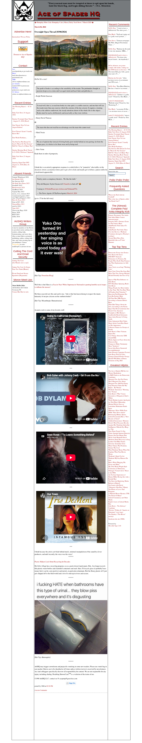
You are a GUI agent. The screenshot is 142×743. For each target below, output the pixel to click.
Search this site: (113, 171)
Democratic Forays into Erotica (118, 252)
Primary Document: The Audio (118, 215)
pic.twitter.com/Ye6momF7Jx (66, 189)
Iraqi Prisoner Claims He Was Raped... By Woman (117, 386)
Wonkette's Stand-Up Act (116, 456)
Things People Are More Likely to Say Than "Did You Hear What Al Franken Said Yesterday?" (119, 290)
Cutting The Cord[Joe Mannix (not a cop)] (20, 261)
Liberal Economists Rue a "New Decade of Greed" (118, 418)
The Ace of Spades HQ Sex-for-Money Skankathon (118, 372)
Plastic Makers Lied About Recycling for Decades (52, 561)
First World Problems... (19, 138)
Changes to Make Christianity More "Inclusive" (117, 345)
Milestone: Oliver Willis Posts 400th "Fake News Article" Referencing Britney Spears (117, 412)
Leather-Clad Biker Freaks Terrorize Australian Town (116, 442)
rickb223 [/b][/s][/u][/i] (115, 101)
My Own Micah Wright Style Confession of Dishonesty (117, 467)
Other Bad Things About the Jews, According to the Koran (117, 305)
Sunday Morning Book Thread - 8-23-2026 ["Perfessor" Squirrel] (22, 151)
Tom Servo (112, 40)
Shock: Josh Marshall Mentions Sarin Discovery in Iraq (119, 438)
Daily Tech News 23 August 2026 (119, 159)
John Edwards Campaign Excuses (119, 352)
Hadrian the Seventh (114, 78)
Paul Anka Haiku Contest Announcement (116, 218)
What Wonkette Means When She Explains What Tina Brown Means (119, 452)
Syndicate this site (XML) (116, 519)
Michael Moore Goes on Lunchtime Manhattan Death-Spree (117, 406)
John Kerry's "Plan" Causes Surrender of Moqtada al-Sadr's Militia (118, 396)
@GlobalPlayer (50, 189)
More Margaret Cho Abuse (117, 381)
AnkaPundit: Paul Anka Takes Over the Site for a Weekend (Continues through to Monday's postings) (118, 233)
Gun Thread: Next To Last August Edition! (20, 126)
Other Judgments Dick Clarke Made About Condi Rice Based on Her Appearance (118, 323)
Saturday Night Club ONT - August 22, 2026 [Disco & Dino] (21, 164)
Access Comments (41, 690)
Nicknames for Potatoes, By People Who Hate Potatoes (119, 260)
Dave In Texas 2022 (18, 200)
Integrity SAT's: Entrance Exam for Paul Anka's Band (118, 222)
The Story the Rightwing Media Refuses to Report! (118, 482)
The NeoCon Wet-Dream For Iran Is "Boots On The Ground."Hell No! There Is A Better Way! (22, 144)
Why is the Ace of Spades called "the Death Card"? (118, 200)
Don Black (111, 34)
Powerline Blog (47, 275)
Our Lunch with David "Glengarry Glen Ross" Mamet (118, 486)
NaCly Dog (112, 28)
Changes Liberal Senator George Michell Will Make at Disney (118, 357)
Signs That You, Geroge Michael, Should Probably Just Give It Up (119, 274)
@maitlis (66, 184)
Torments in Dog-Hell (115, 360)
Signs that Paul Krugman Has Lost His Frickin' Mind (117, 295)
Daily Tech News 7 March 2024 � (81, 22)
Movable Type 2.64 (114, 526)
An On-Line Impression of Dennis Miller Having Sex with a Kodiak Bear (118, 477)
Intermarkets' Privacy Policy (21, 37)
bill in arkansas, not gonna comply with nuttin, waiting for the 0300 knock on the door (118, 67)
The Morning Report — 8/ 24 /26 (119, 130)
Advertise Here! (22, 31)
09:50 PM (49, 686)
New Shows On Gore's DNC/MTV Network (115, 256)
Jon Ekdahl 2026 (17, 179)
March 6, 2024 (72, 193)
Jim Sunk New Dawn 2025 (21, 183)
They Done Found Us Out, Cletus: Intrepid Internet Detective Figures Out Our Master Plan (119, 433)
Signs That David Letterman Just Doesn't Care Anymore (118, 310)
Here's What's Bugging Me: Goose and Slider (117, 463)
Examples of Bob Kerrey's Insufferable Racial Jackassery (117, 314)
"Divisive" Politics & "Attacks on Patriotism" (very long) (118, 511)
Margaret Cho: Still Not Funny (118, 383)
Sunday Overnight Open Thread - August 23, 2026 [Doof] (22, 120)
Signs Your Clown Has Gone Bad (119, 271)
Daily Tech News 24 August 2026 (119, 132)
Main (66, 22)
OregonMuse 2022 (18, 204)
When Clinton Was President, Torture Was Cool (117, 447)
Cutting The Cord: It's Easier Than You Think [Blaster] (21, 268)
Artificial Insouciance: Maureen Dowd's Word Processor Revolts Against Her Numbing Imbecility (119, 423)
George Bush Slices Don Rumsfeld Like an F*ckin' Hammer (116, 240)
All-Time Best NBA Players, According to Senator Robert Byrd (117, 300)
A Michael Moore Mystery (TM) (118, 493)
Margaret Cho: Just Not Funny (118, 379)
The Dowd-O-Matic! (115, 495)
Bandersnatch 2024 (18, 187)
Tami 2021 (15, 208)
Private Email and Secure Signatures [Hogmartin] (20, 274)
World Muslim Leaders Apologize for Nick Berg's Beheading (119, 401)
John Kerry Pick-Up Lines (116, 354)
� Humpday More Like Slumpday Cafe (49, 22)
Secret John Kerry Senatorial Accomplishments (117, 349)
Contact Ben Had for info (20, 292)
